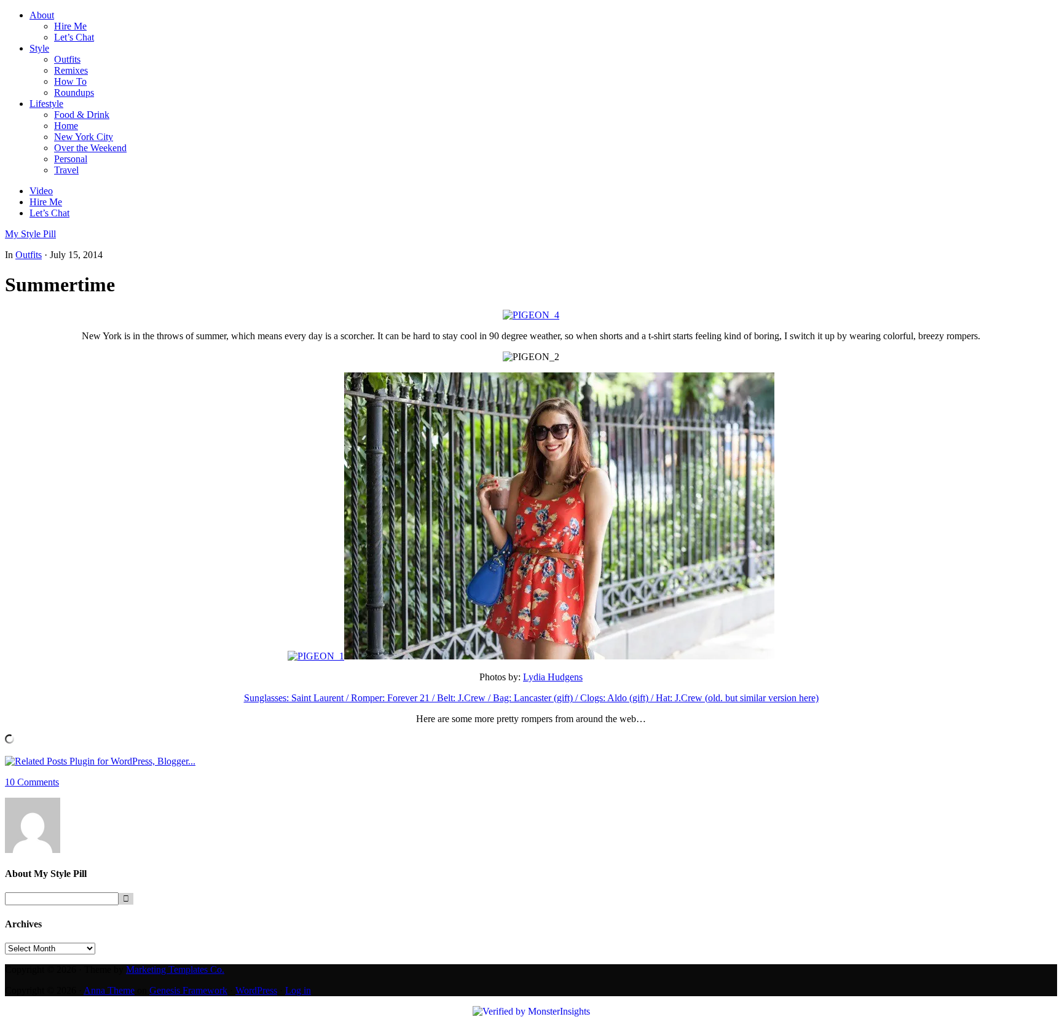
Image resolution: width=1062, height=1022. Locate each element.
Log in (298, 990)
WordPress (256, 990)
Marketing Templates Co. (175, 969)
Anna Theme (109, 990)
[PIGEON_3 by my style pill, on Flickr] (531, 315)
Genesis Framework (188, 990)
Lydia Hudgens (553, 677)
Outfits (28, 255)
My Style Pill (30, 234)
